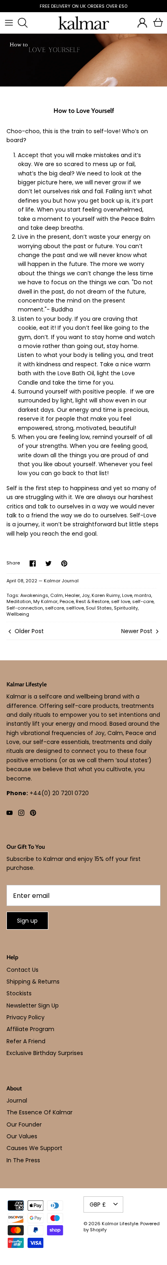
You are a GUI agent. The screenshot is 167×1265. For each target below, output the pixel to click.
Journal (16, 1100)
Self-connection (24, 608)
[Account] (140, 23)
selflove (75, 608)
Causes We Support (34, 1148)
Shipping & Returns (33, 981)
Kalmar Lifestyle (120, 1223)
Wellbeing (17, 614)
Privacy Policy (25, 1017)
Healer (72, 595)
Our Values (21, 1136)
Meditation (18, 601)
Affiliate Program (30, 1029)
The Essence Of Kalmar (39, 1112)
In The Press (23, 1160)
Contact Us (22, 970)
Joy (86, 595)
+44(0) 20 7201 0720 (59, 793)
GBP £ (98, 1204)
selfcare (54, 608)
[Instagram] (21, 813)
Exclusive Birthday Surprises (44, 1053)
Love (127, 595)
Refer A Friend (25, 1041)
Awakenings (34, 595)
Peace (67, 601)
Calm (56, 595)
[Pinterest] (33, 813)
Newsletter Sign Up (32, 1005)
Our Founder (24, 1124)
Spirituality (126, 608)
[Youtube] (9, 813)
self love (120, 601)
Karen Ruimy (106, 595)
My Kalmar (45, 601)
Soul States (99, 608)
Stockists (19, 993)
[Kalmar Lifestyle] (83, 23)
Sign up (27, 921)
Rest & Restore (92, 601)
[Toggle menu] (9, 23)
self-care (143, 601)
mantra (142, 595)
